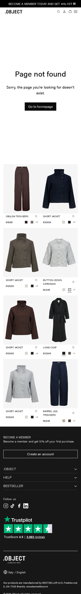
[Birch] (63, 222)
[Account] (64, 11)
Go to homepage (40, 106)
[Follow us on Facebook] (19, 505)
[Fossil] (31, 222)
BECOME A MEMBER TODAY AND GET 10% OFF (41, 4)
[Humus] (63, 420)
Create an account (40, 454)
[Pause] (74, 3)
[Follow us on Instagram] (5, 505)
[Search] (58, 11)
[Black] (26, 222)
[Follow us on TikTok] (12, 505)
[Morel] (69, 353)
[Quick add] (36, 216)
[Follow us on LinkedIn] (25, 505)
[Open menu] (76, 11)
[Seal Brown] (69, 420)
